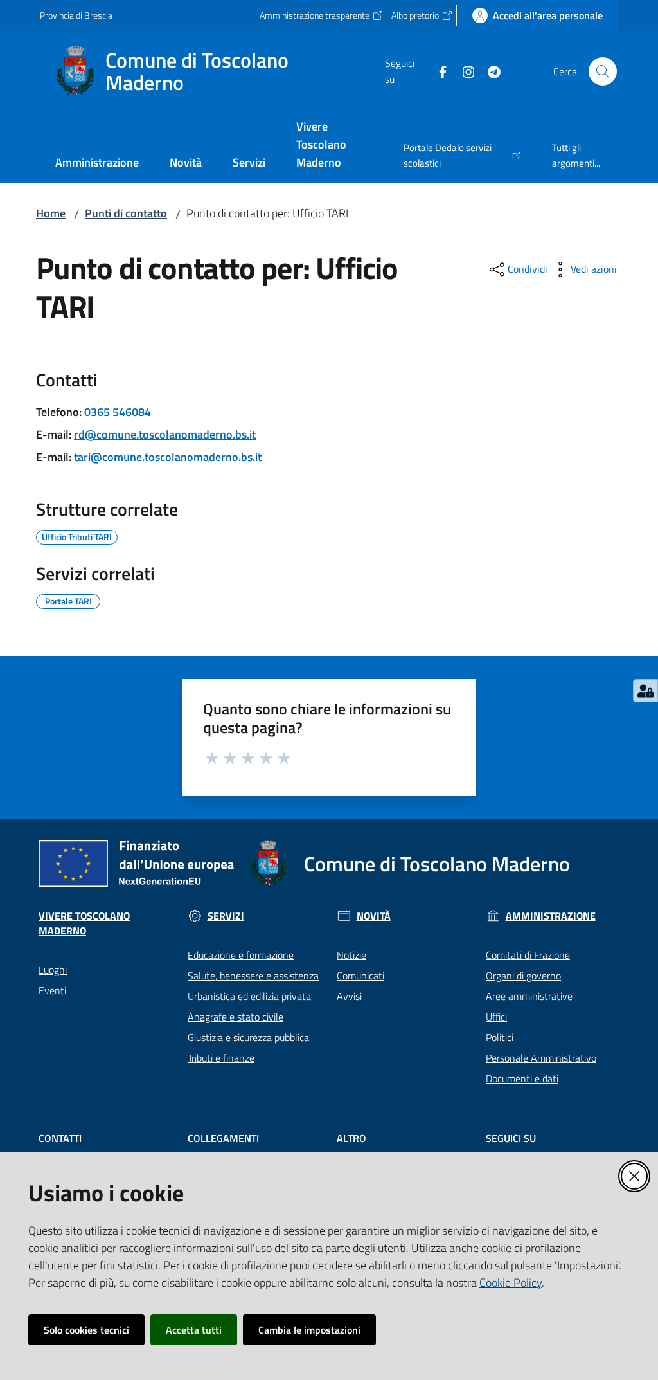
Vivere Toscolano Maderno (84, 923)
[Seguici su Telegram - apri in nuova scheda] (489, 70)
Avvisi (349, 996)
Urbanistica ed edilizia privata (249, 996)
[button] (602, 71)
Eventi (52, 990)
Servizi (226, 916)
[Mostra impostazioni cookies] (645, 690)
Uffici (496, 1016)
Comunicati (360, 975)
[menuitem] (97, 163)
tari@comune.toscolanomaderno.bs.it (168, 457)
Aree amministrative (529, 996)
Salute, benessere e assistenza (253, 975)
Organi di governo (523, 975)
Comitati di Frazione (528, 955)
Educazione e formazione (241, 955)
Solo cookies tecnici (86, 1330)
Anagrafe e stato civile (235, 1016)
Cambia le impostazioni (309, 1330)
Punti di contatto (126, 213)
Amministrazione (551, 916)
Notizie (351, 955)
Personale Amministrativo (541, 1058)
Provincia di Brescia (76, 15)
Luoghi (53, 969)
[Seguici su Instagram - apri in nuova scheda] (463, 70)
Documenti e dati (522, 1078)
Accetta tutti (194, 1330)
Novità (374, 916)
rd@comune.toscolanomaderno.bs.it (165, 434)
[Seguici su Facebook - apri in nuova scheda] (437, 70)
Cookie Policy (510, 1282)
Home (51, 213)
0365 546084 (117, 412)
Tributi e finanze (221, 1058)
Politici (499, 1037)
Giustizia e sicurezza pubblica (248, 1037)
